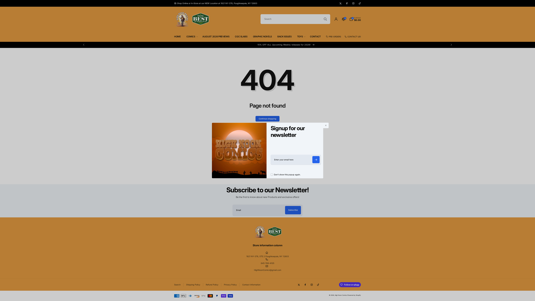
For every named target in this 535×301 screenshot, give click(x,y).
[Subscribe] (316, 159)
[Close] (326, 125)
